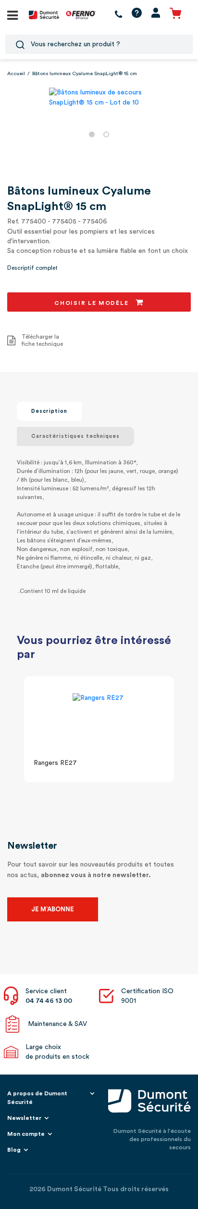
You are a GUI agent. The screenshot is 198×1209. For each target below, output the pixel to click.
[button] (92, 134)
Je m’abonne (52, 909)
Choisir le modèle (92, 303)
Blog (14, 1150)
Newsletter (24, 1118)
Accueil (16, 73)
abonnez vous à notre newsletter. (96, 875)
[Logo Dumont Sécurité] (44, 14)
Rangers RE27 (55, 763)
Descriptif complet (32, 268)
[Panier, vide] (175, 15)
